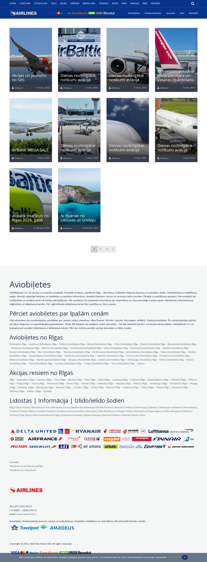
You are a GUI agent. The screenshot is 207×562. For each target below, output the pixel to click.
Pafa (35, 415)
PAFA (124, 4)
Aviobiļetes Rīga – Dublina (93, 360)
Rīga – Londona (113, 380)
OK (184, 557)
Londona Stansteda (86, 411)
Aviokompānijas (153, 13)
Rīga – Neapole (117, 383)
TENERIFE (104, 4)
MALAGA (134, 4)
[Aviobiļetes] (63, 12)
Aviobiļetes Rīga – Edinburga (123, 360)
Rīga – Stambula (173, 387)
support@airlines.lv (26, 514)
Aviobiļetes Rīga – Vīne (104, 363)
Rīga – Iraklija (27, 391)
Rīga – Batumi (106, 387)
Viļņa (18, 407)
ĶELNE (63, 4)
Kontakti (193, 13)
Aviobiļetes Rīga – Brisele (156, 348)
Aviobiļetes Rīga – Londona (24, 344)
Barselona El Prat (41, 407)
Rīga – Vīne (83, 380)
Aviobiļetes (134, 13)
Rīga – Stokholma (19, 380)
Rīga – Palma (156, 387)
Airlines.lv (19, 88)
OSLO (54, 4)
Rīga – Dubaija (44, 391)
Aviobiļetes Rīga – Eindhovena (89, 352)
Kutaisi (24, 411)
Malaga (120, 411)
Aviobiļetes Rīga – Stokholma (60, 356)
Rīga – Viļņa (97, 380)
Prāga (56, 415)
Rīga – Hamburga (152, 383)
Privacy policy (174, 557)
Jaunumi (170, 13)
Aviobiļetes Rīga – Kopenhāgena (26, 356)
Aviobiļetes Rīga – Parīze (182, 352)
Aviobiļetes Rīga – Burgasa (63, 360)
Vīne (142, 415)
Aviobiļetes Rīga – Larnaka (49, 363)
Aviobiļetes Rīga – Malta (134, 344)
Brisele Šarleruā (104, 407)
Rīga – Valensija (98, 383)
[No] (203, 557)
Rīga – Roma (66, 383)
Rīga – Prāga (16, 383)
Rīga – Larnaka (74, 387)
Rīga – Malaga (190, 383)
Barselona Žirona (61, 407)
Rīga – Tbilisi (140, 387)
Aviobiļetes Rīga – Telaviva (58, 352)
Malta (129, 411)
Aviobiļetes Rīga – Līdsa (96, 348)
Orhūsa (13, 415)
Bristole (119, 407)
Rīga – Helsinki (171, 380)
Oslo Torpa (25, 415)
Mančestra (139, 411)
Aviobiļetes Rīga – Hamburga (32, 360)
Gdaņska (152, 407)
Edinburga (140, 407)
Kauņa (26, 407)
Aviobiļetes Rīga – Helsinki (91, 356)
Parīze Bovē (45, 415)
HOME (13, 4)
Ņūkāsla (187, 411)
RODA (115, 4)
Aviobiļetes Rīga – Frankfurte (155, 356)
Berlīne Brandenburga (83, 407)
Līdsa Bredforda (106, 411)
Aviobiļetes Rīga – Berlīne (36, 348)
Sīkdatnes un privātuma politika (26, 466)
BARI (145, 4)
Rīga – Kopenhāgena (151, 380)
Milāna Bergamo (172, 411)
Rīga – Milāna (188, 380)
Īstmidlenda (190, 407)
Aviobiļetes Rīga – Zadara (131, 363)
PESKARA (155, 4)
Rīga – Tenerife (56, 387)
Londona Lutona (65, 411)
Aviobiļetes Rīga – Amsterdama (123, 352)
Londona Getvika (46, 411)
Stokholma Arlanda (71, 415)
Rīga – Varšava (37, 380)
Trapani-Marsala (91, 415)
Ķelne (32, 411)
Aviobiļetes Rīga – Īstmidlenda (67, 348)
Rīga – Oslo (53, 380)
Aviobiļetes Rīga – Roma (80, 344)
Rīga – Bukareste (49, 383)
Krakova (14, 411)
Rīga (12, 407)
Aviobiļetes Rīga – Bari (30, 352)
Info (182, 13)
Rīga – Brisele (81, 383)
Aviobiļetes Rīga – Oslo (107, 344)
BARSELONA (89, 4)
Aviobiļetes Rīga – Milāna (53, 344)
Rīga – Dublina (131, 380)
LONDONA (25, 4)
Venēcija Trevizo (130, 415)
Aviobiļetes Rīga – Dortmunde (123, 356)
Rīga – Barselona (38, 387)
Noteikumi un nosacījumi (23, 470)
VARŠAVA (74, 4)
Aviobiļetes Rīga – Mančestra (126, 348)
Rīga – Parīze (31, 383)
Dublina (129, 407)
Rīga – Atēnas (133, 383)
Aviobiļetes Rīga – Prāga (77, 363)
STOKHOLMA (40, 4)
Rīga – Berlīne (68, 380)
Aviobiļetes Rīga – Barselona (163, 344)
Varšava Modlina (111, 415)
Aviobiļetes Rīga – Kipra (179, 360)
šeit (26, 293)
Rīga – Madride (19, 387)
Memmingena (154, 411)
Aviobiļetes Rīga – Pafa (22, 363)
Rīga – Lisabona (124, 387)
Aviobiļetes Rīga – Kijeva (154, 352)
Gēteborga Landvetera (170, 407)
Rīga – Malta (90, 387)
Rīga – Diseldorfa (172, 383)
